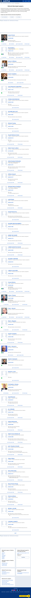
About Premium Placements (6, 583)
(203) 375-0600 (10, 298)
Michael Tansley (12, 123)
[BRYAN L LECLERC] (4, 511)
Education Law (4, 571)
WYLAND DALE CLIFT (13, 111)
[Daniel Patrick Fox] (4, 214)
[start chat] (28, 596)
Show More (23, 557)
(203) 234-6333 (10, 64)
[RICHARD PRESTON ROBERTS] (4, 226)
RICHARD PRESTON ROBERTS (14, 223)
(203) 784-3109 (10, 387)
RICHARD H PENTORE (13, 258)
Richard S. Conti (12, 371)
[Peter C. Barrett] (4, 311)
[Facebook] (13, 590)
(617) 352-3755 (10, 151)
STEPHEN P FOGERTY (13, 521)
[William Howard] (4, 176)
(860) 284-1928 (10, 102)
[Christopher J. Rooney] (4, 387)
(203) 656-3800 (10, 436)
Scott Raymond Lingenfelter (15, 86)
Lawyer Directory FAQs (5, 581)
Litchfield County (4, 564)
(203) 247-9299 (10, 524)
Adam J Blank (11, 458)
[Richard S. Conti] (4, 374)
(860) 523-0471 (10, 190)
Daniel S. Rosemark (12, 359)
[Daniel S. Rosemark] (4, 361)
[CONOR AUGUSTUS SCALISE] (4, 249)
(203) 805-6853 (10, 38)
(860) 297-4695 (10, 226)
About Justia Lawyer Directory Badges (7, 580)
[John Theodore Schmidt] (4, 448)
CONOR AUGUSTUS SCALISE (14, 247)
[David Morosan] (4, 399)
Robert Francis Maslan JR (14, 433)
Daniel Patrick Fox (12, 211)
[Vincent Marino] (4, 285)
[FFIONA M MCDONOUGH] (4, 101)
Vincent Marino (11, 282)
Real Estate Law (4, 573)
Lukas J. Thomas (12, 295)
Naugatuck (3, 556)
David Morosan (11, 397)
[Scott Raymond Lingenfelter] (4, 89)
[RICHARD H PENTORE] (4, 261)
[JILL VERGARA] (4, 412)
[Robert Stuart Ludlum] (4, 150)
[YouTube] (12, 590)
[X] (18, 590)
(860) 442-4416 (10, 486)
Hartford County (4, 565)
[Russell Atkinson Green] (4, 137)
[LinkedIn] (11, 590)
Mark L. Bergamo (12, 321)
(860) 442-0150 (10, 349)
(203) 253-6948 (10, 449)
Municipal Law (9, 3)
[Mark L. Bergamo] (4, 323)
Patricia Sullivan (12, 496)
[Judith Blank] (4, 202)
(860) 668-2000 (10, 424)
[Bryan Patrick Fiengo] (4, 486)
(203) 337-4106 (10, 412)
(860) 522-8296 (10, 250)
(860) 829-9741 (10, 261)
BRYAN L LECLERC (12, 508)
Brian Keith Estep (12, 470)
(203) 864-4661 (10, 285)
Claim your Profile (4, 582)
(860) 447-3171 (10, 473)
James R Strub (11, 35)
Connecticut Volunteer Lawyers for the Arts (23, 553)
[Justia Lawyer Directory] (6, 1)
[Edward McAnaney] (4, 424)
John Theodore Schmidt (13, 446)
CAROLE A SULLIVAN (13, 270)
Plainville (3, 558)
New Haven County (5, 563)
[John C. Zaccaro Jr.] (4, 349)
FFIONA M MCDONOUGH (13, 99)
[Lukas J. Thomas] (4, 298)
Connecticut (13, 3)
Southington (4, 555)
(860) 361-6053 (10, 273)
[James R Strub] (4, 37)
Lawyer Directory (5, 3)
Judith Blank (11, 199)
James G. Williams (12, 61)
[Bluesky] (17, 590)
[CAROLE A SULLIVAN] (4, 273)
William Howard (12, 174)
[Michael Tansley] (4, 126)
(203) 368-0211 (10, 399)
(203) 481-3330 (10, 324)
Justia (1, 3)
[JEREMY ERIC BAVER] (4, 238)
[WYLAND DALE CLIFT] (4, 114)
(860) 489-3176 (10, 137)
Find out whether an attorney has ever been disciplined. (23, 573)
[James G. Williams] (4, 64)
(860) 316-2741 (10, 164)
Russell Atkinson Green (13, 135)
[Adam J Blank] (4, 461)
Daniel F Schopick (12, 333)
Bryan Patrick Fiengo (13, 483)
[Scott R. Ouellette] (4, 76)
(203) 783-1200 (10, 511)
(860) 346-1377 (10, 177)
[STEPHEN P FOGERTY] (4, 524)
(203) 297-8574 (10, 362)
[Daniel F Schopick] (4, 336)
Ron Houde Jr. (11, 47)
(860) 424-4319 (10, 202)
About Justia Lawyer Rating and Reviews (8, 584)
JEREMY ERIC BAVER (12, 235)
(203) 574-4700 (10, 126)
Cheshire (3, 557)
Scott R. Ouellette (12, 73)
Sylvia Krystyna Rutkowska (14, 161)
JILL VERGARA (11, 409)
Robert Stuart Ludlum (13, 148)
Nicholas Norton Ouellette (14, 186)
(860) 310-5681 (10, 114)
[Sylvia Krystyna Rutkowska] (4, 163)
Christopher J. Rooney (13, 384)
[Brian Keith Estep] (4, 473)
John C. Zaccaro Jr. (12, 346)
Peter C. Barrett (11, 308)
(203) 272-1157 (10, 50)
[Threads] (16, 590)
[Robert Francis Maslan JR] (4, 436)
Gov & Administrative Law (5, 572)
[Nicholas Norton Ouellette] (4, 189)
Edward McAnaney (12, 421)
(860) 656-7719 (10, 238)
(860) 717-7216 (10, 89)
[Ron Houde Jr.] (4, 50)
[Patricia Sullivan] (4, 498)
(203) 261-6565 (10, 336)
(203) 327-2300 (10, 461)
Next (15, 533)
